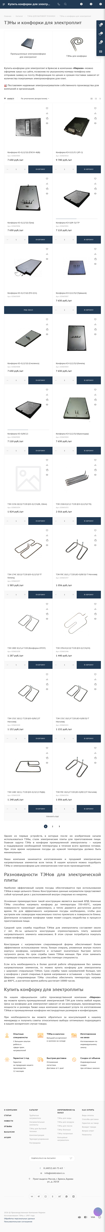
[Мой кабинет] (72, 4)
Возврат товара (89, 1127)
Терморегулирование (39, 1139)
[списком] (96, 98)
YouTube (46, 1196)
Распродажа (34, 1143)
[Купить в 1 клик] (47, 118)
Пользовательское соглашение (18, 1221)
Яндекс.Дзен (73, 1196)
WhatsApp (66, 1196)
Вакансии (9, 1132)
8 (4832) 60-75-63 (53, 1168)
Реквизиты (87, 1134)
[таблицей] (100, 98)
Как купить (88, 1110)
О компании (10, 1110)
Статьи (7, 1115)
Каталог (33, 1110)
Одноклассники (53, 1196)
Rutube (59, 1196)
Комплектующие (36, 1135)
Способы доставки (90, 1119)
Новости (8, 1121)
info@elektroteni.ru (54, 1173)
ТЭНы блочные (64, 1130)
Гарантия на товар (90, 1123)
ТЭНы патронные (65, 1133)
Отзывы (8, 1126)
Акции (7, 1137)
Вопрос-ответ (88, 1131)
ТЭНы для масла (64, 1126)
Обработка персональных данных (19, 1218)
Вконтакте (32, 1196)
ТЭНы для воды (64, 1118)
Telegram (39, 1196)
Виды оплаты (88, 1115)
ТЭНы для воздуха (65, 1122)
